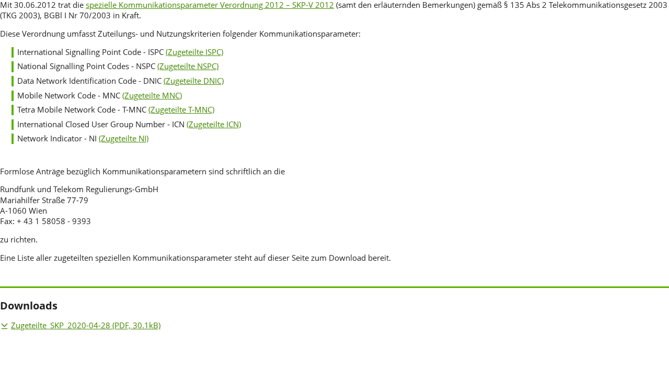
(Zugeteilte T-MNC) (181, 110)
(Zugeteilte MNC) (152, 96)
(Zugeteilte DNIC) (194, 81)
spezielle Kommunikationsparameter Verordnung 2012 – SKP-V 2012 (210, 5)
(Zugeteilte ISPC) (194, 52)
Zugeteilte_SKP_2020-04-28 (85, 325)
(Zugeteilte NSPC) (187, 66)
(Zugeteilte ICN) (214, 124)
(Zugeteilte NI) (123, 138)
